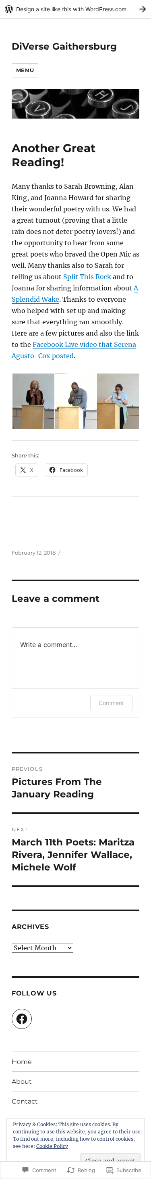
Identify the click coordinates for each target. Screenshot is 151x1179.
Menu (25, 70)
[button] (33, 401)
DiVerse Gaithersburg (64, 46)
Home (22, 1062)
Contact (25, 1101)
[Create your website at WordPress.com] (75, 9)
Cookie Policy (52, 1146)
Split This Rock (87, 277)
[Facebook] (22, 1019)
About (22, 1081)
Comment (111, 702)
